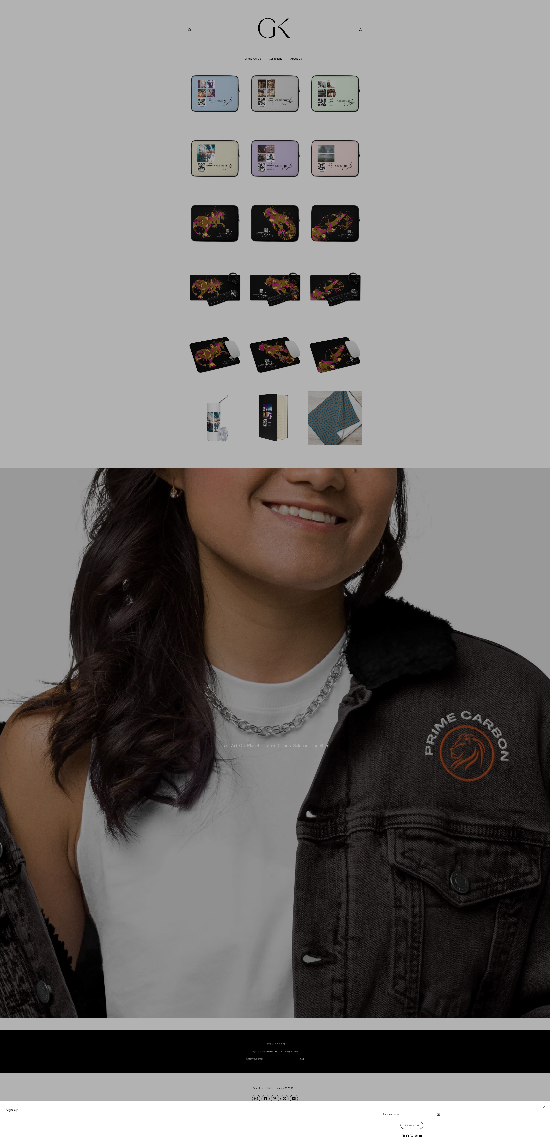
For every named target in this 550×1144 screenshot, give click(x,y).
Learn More (412, 1125)
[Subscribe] (438, 1114)
